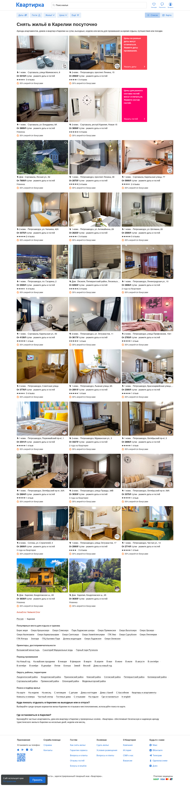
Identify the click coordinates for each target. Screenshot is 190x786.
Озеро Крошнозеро (40, 630)
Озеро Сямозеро (60, 630)
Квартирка (31, 5)
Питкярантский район (134, 676)
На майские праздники (44, 661)
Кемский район (94, 676)
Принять (37, 780)
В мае (109, 661)
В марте (88, 661)
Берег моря (22, 630)
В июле (128, 661)
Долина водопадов (72, 638)
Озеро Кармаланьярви (48, 634)
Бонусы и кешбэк (78, 765)
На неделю (33, 692)
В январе (62, 661)
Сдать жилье (103, 744)
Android (22, 750)
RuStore (31, 750)
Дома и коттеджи (89, 692)
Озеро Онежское (113, 638)
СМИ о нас (128, 755)
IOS (18, 750)
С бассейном (122, 692)
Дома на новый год (102, 665)
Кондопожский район (51, 676)
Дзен (155, 765)
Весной (86, 665)
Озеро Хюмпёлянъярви (93, 634)
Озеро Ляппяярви (148, 634)
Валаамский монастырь (28, 649)
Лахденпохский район (27, 676)
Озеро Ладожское (92, 638)
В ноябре (33, 665)
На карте (21, 692)
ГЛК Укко (112, 634)
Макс (155, 744)
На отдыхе (93, 696)
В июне (118, 661)
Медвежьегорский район (94, 681)
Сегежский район (112, 676)
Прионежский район (73, 676)
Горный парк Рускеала (87, 649)
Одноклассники (160, 760)
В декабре (46, 665)
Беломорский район (157, 676)
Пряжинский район (50, 681)
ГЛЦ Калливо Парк (51, 638)
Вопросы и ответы (79, 755)
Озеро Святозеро (70, 634)
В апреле (99, 661)
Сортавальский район (27, 681)
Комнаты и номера (26, 696)
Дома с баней (106, 692)
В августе (140, 661)
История (127, 750)
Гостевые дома (63, 696)
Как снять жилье (78, 744)
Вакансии (127, 760)
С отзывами (79, 696)
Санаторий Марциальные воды (58, 649)
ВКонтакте (158, 750)
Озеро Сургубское (128, 634)
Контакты (48, 750)
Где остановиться (110, 696)
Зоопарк (35, 638)
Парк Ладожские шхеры (83, 630)
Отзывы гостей (77, 760)
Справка (48, 744)
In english (126, 696)
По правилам (9, 780)
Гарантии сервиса (78, 750)
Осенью (67, 665)
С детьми (73, 692)
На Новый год (23, 661)
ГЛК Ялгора (22, 638)
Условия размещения (107, 750)
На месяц (46, 692)
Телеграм (157, 755)
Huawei (27, 750)
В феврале (75, 661)
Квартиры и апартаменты (144, 692)
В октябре (21, 665)
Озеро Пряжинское (107, 630)
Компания (128, 744)
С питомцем (60, 692)
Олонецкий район (70, 681)
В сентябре (153, 661)
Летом (57, 665)
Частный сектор (45, 696)
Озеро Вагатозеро (128, 630)
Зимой (77, 665)
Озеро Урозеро (147, 630)
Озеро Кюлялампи (25, 634)
